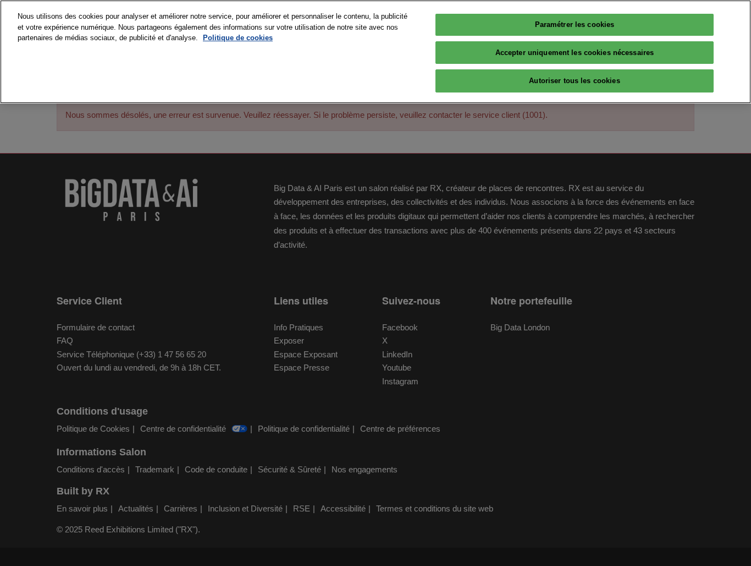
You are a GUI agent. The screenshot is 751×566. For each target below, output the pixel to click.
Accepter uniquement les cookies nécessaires (574, 52)
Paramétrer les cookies (575, 24)
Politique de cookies (238, 38)
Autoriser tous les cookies (574, 81)
